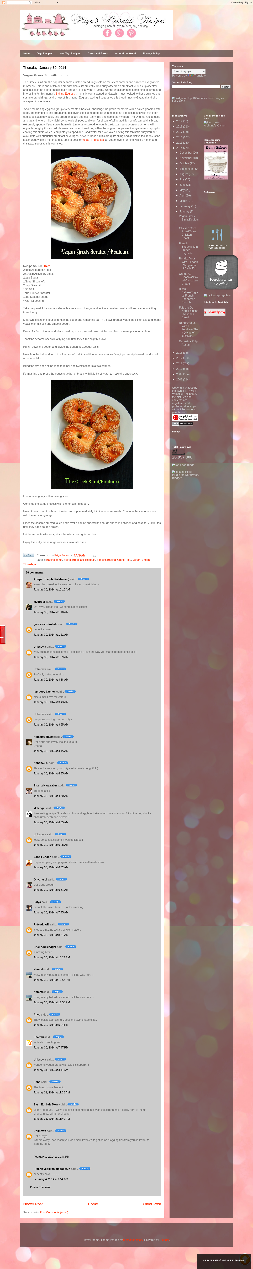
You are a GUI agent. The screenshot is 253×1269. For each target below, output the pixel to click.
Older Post (152, 1204)
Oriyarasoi (40, 879)
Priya (37, 1014)
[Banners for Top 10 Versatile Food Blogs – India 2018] (201, 101)
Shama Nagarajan (45, 785)
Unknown (40, 646)
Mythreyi (39, 601)
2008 (179, 379)
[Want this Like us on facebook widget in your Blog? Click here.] (248, 1265)
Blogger (164, 1239)
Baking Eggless (65, 93)
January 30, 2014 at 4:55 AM (51, 822)
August (184, 174)
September (187, 168)
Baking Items (54, 559)
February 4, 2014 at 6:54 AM (51, 1179)
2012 (179, 358)
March (184, 200)
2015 (179, 142)
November (186, 158)
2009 (179, 374)
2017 (179, 131)
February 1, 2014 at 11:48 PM (51, 1156)
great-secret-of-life (45, 624)
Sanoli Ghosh (42, 856)
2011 (179, 363)
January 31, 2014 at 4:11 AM (51, 1070)
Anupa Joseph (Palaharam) (51, 579)
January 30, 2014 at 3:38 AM (51, 679)
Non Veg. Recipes (70, 53)
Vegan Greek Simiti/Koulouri (189, 219)
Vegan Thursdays (93, 139)
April (183, 195)
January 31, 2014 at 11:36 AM (52, 1092)
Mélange (39, 808)
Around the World (125, 53)
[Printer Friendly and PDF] (28, 555)
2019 (179, 121)
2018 (179, 126)
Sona (37, 1082)
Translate (200, 75)
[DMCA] (182, 424)
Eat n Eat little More (46, 1104)
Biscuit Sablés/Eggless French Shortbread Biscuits (188, 296)
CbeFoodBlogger (45, 947)
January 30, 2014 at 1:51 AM (51, 634)
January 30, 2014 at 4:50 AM (51, 796)
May (182, 190)
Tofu (128, 559)
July (182, 179)
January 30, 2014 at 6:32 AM (51, 867)
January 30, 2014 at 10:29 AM (52, 957)
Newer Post (33, 1204)
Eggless (90, 559)
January (185, 211)
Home (26, 53)
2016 (179, 137)
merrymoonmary (133, 1239)
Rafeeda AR (41, 924)
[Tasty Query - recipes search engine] (214, 314)
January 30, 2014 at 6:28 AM (51, 844)
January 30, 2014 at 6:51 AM (51, 889)
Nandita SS (41, 763)
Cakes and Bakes (98, 53)
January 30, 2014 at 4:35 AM (51, 773)
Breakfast (78, 559)
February (185, 206)
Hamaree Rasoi (44, 736)
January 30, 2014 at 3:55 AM (51, 724)
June (183, 184)
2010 (179, 368)
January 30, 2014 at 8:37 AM (51, 935)
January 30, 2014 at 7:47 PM (51, 1047)
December (186, 152)
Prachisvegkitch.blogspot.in (52, 1168)
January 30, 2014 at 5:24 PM (51, 1024)
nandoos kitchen (45, 691)
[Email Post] (94, 555)
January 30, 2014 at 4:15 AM (51, 751)
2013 (179, 352)
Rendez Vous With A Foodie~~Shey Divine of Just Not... (188, 329)
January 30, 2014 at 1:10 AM (51, 612)
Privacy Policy (151, 53)
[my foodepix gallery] (217, 295)
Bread (67, 559)
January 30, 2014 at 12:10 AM (52, 589)
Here (47, 266)
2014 (179, 148)
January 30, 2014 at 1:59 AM (51, 657)
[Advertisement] (198, 501)
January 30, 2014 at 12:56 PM (52, 979)
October (185, 163)
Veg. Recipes (44, 53)
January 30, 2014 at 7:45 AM (51, 912)
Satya (37, 902)
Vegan (136, 559)
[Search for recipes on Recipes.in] (183, 464)
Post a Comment (40, 1187)
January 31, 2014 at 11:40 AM (52, 1118)
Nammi (38, 969)
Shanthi (39, 1037)
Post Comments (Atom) (54, 1212)
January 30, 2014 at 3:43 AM (51, 702)
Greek (121, 559)
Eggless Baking (106, 559)
